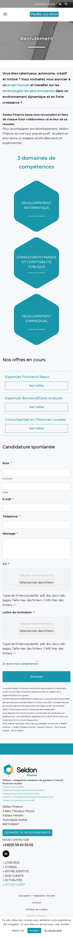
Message (10, 533)
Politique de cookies (36, 909)
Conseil (11, 867)
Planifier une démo (44, 14)
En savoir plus (53, 930)
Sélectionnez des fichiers (36, 582)
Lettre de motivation (18, 612)
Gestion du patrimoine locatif (18, 800)
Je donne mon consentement (20, 663)
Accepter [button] (34, 930)
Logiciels (12, 862)
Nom (7, 463)
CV (6, 564)
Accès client (15, 884)
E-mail (8, 499)
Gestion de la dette (13, 786)
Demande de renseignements (27, 832)
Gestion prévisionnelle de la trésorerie (23, 790)
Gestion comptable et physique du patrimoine (28, 796)
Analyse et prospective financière (21, 793)
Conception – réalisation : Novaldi (36, 896)
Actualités (13, 880)
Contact (36, 902)
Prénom (7, 478)
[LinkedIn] (60, 4)
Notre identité (17, 871)
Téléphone (11, 516)
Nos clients (14, 875)
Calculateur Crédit (44, 4)
